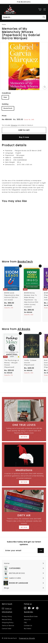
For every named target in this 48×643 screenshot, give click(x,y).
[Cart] (39, 9)
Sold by (5, 104)
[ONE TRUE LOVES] (24, 410)
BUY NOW (24, 437)
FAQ (25, 622)
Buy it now (24, 137)
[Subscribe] (41, 550)
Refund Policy (7, 619)
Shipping (14, 125)
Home (4, 24)
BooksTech (8, 108)
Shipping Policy (8, 622)
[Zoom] (45, 87)
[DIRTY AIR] (24, 501)
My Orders (27, 628)
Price (4, 116)
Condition (6, 93)
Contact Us (28, 625)
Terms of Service (8, 625)
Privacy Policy (7, 616)
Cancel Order (6, 628)
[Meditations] (24, 456)
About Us (27, 619)
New (5, 97)
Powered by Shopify (27, 638)
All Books (24, 329)
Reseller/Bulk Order (31, 616)
